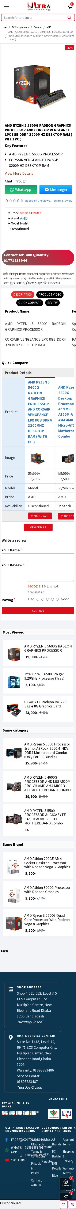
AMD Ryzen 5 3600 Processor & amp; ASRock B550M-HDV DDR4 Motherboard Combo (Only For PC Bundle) (47, 750)
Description (22, 294)
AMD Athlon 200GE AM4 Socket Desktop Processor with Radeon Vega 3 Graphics (47, 863)
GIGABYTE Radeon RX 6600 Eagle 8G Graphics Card (45, 704)
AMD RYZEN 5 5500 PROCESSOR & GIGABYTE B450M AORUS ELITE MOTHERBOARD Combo (45, 817)
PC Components (20, 27)
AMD (49, 27)
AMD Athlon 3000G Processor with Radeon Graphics (47, 889)
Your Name (11, 550)
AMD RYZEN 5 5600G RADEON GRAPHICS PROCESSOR (48, 648)
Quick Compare (29, 303)
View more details (19, 173)
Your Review (12, 565)
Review (52, 303)
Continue (38, 610)
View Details (38, 527)
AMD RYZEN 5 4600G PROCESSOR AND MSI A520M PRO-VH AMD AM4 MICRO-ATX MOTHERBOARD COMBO (47, 783)
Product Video (49, 294)
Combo (37, 27)
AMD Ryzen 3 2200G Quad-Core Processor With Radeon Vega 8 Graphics (47, 919)
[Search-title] (69, 17)
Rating (7, 599)
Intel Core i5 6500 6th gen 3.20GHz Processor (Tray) (44, 676)
